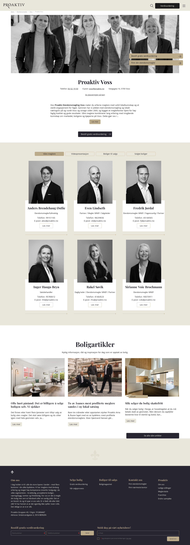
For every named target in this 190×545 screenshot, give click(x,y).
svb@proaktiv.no (147, 299)
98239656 (99, 217)
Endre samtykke (164, 498)
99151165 (50, 217)
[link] (150, 5)
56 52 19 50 (73, 88)
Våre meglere (49, 153)
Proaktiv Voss (39, 12)
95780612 (50, 296)
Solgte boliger (141, 153)
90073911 (148, 296)
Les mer (128, 538)
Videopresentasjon (80, 153)
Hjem (12, 12)
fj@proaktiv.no (147, 220)
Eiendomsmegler (22, 12)
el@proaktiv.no (98, 220)
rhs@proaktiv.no (99, 299)
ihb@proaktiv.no (50, 299)
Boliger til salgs (110, 153)
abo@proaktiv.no (50, 220)
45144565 (148, 217)
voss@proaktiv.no (96, 88)
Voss (31, 12)
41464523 (99, 296)
